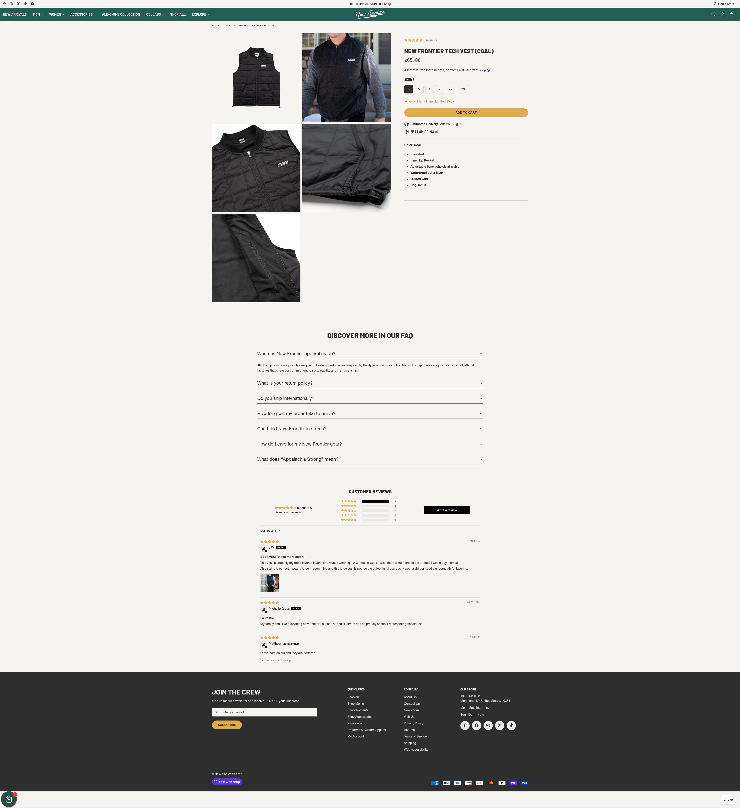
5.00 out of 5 (303, 508)
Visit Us (409, 716)
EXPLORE (199, 14)
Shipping (410, 743)
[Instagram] (11, 3)
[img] (269, 541)
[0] (731, 14)
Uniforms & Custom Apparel (366, 729)
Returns (409, 729)
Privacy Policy (413, 723)
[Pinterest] (4, 3)
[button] (414, 40)
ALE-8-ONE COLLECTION (121, 14)
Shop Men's (355, 703)
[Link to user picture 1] (269, 583)
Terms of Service (415, 736)
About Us (410, 697)
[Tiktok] (25, 3)
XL (442, 90)
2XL (452, 90)
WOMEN (55, 14)
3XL (464, 90)
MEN (36, 14)
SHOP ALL (178, 14)
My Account (355, 736)
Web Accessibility (416, 749)
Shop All (353, 697)
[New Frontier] (370, 14)
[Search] (713, 14)
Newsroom (411, 710)
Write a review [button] (447, 510)
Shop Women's (357, 710)
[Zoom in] (293, 41)
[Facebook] (32, 3)
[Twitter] (18, 3)
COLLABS (153, 14)
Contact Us (412, 703)
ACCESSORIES (81, 14)
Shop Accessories (359, 716)
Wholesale (354, 723)
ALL (228, 25)
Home (215, 25)
